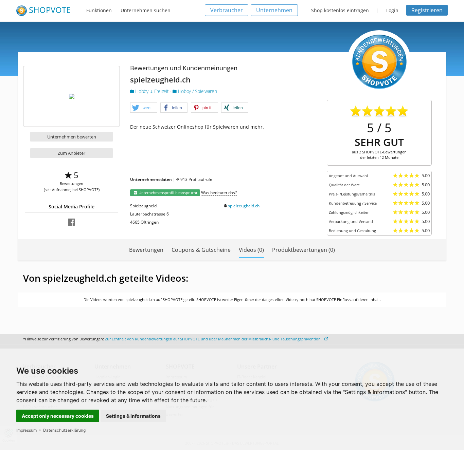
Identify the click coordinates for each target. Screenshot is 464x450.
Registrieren (427, 10)
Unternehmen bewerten (71, 137)
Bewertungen (146, 250)
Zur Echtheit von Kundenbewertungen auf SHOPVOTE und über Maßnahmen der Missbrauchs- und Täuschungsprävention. (214, 338)
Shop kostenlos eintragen (340, 10)
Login (392, 10)
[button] (143, 108)
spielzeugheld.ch (244, 206)
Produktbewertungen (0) (303, 250)
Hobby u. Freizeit (152, 91)
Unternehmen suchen (146, 10)
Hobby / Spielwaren (197, 91)
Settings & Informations (133, 416)
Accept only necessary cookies (58, 416)
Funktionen (99, 10)
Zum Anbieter (71, 153)
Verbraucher (226, 10)
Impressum (26, 430)
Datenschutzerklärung (64, 430)
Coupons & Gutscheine (201, 250)
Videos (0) (251, 250)
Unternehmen (274, 10)
